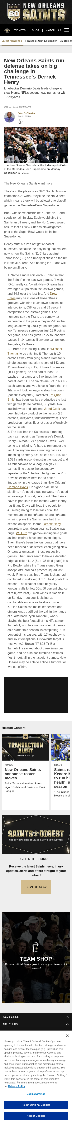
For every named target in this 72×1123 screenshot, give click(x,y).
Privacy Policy (46, 1086)
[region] (36, 1078)
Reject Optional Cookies (36, 1104)
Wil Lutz (37, 523)
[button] (36, 684)
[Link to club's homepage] (7, 29)
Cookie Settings (36, 1093)
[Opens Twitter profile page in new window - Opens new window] (20, 116)
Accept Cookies (36, 1115)
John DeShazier (26, 108)
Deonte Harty (16, 518)
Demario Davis (17, 477)
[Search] (59, 30)
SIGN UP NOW (36, 877)
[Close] (67, 1039)
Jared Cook (52, 398)
